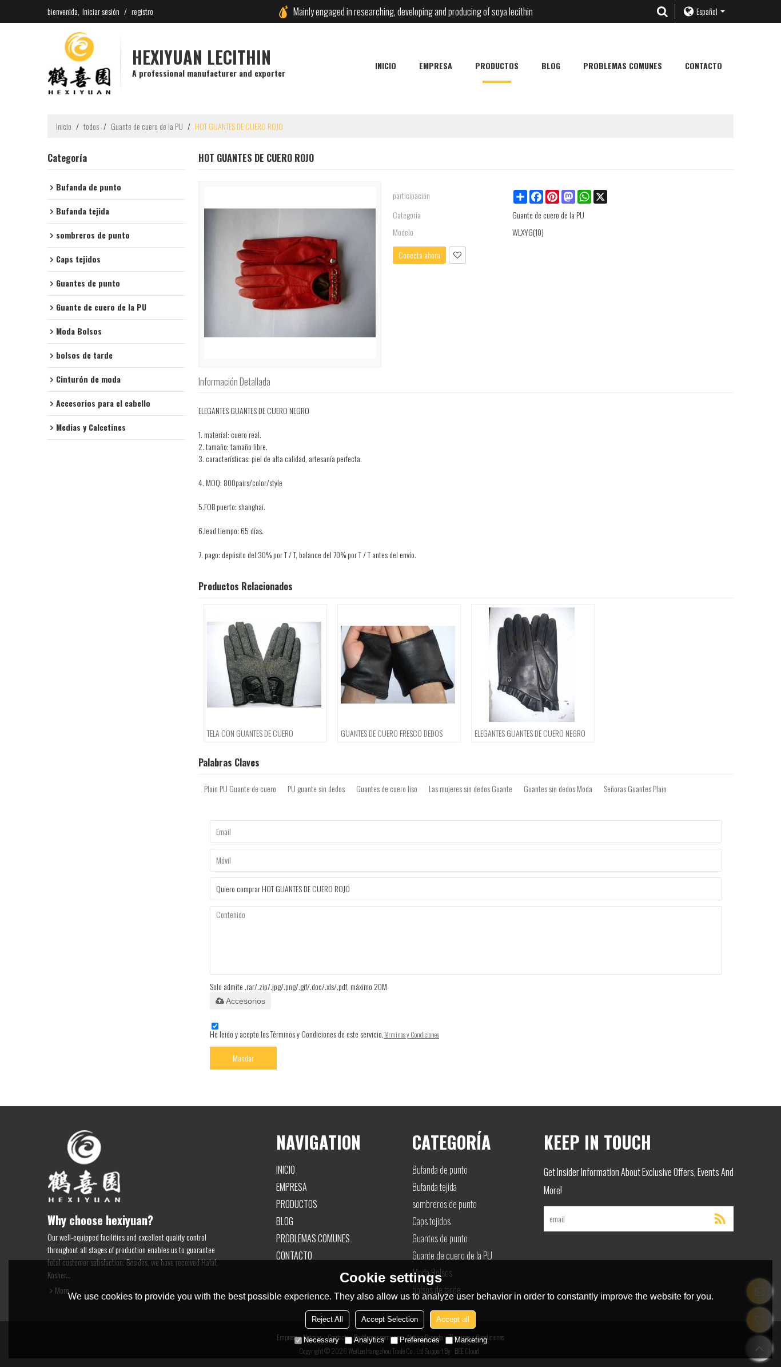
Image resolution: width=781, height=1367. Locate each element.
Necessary (321, 1340)
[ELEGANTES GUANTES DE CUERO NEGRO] (533, 664)
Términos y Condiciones (411, 1034)
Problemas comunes (622, 65)
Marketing (471, 1340)
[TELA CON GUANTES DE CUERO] (265, 664)
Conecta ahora (419, 255)
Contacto (703, 65)
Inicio (385, 65)
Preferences (420, 1340)
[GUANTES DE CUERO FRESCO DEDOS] (399, 664)
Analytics (369, 1340)
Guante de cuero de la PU (147, 126)
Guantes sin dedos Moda (558, 788)
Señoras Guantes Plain (635, 788)
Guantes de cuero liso (386, 788)
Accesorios (245, 1001)
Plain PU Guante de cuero (240, 788)
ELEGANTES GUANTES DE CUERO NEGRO (530, 733)
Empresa (435, 65)
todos (91, 126)
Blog (550, 65)
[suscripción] (720, 1218)
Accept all (452, 1319)
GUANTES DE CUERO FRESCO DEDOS (392, 733)
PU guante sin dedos (316, 788)
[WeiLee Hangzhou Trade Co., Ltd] (78, 62)
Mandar (243, 1058)
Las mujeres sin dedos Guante (470, 788)
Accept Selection (389, 1319)
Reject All (327, 1319)
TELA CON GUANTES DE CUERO (250, 733)
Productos (497, 65)
